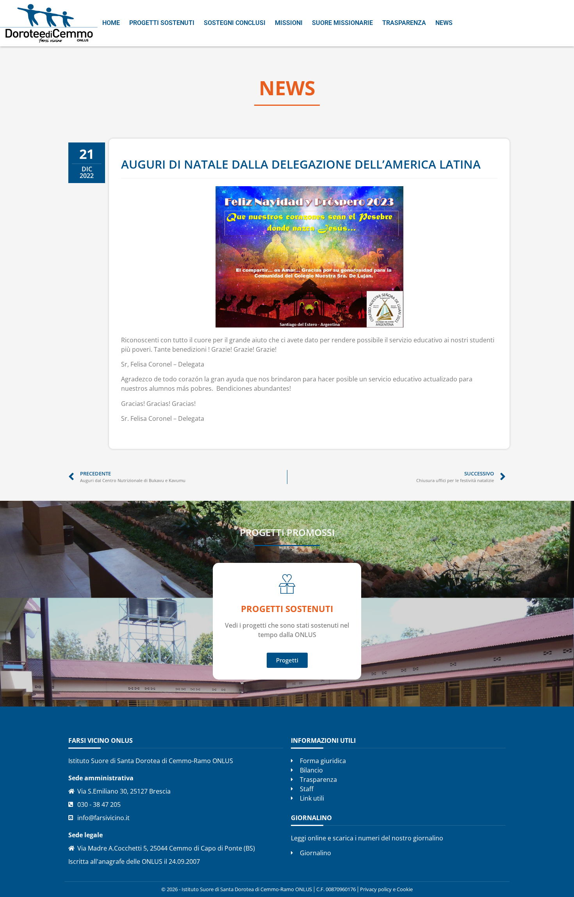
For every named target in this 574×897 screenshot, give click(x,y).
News (444, 23)
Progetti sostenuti (161, 23)
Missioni (289, 23)
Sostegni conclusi (235, 23)
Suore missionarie (342, 23)
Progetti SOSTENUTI (287, 608)
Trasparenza (404, 23)
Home (111, 23)
